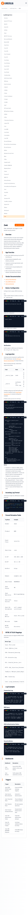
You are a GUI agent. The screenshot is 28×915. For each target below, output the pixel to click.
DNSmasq (6, 81)
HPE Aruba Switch (7, 108)
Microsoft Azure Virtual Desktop (10, 144)
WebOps (5, 213)
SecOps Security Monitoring (9, 183)
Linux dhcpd (6, 132)
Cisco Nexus (6, 60)
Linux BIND (6, 129)
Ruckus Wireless (7, 180)
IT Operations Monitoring (8, 120)
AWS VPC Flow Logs (8, 36)
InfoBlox (5, 114)
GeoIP (5, 105)
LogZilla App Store (13, 8)
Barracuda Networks (8, 39)
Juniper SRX (6, 123)
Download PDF (20, 225)
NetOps (5, 150)
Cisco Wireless (7, 63)
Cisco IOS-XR (6, 66)
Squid (5, 195)
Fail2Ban (5, 90)
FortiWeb (6, 102)
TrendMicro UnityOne (8, 201)
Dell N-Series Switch (8, 78)
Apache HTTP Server (8, 21)
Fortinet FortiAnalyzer (8, 96)
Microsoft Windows (7, 141)
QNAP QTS (6, 177)
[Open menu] (26, 3)
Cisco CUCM (6, 69)
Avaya (5, 33)
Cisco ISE (6, 57)
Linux (5, 126)
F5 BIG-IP (6, 87)
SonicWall (6, 192)
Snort (5, 189)
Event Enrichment (7, 84)
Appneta (5, 24)
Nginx (5, 156)
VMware (5, 207)
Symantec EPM (7, 198)
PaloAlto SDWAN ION (8, 165)
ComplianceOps (7, 75)
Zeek (5, 216)
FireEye (5, 93)
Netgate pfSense (7, 168)
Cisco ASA (6, 51)
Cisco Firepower (7, 54)
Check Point (6, 45)
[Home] (7, 3)
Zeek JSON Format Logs (10, 281)
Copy (19, 300)
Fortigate (6, 99)
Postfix (5, 171)
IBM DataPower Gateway (8, 111)
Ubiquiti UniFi (6, 204)
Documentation (4, 8)
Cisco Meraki (6, 72)
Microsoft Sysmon (7, 147)
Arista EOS (6, 27)
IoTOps (5, 117)
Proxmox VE (6, 174)
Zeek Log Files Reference (11, 279)
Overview (6, 18)
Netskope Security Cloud (9, 153)
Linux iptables (6, 135)
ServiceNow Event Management (10, 186)
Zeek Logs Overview (10, 283)
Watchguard (6, 210)
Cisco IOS (6, 48)
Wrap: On (14, 300)
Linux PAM (6, 138)
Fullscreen (23, 300)
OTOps (5, 159)
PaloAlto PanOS (7, 162)
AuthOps (5, 30)
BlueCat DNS (6, 42)
